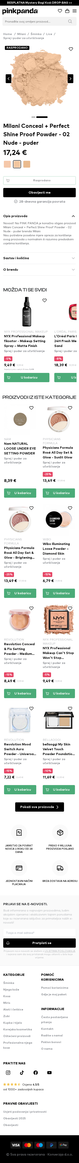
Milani (21, 34)
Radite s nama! (52, 1035)
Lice (49, 34)
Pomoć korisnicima (54, 988)
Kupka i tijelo (12, 1023)
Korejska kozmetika (17, 1029)
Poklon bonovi (51, 1042)
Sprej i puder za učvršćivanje (23, 38)
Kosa (6, 996)
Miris (6, 1003)
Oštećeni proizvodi (17, 1036)
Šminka (36, 34)
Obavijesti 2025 (14, 1118)
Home (9, 34)
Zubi (6, 1016)
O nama (46, 1048)
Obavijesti (10, 1125)
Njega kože (11, 989)
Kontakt (47, 1029)
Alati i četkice (13, 1009)
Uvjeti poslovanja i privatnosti (25, 1111)
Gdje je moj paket (54, 994)
